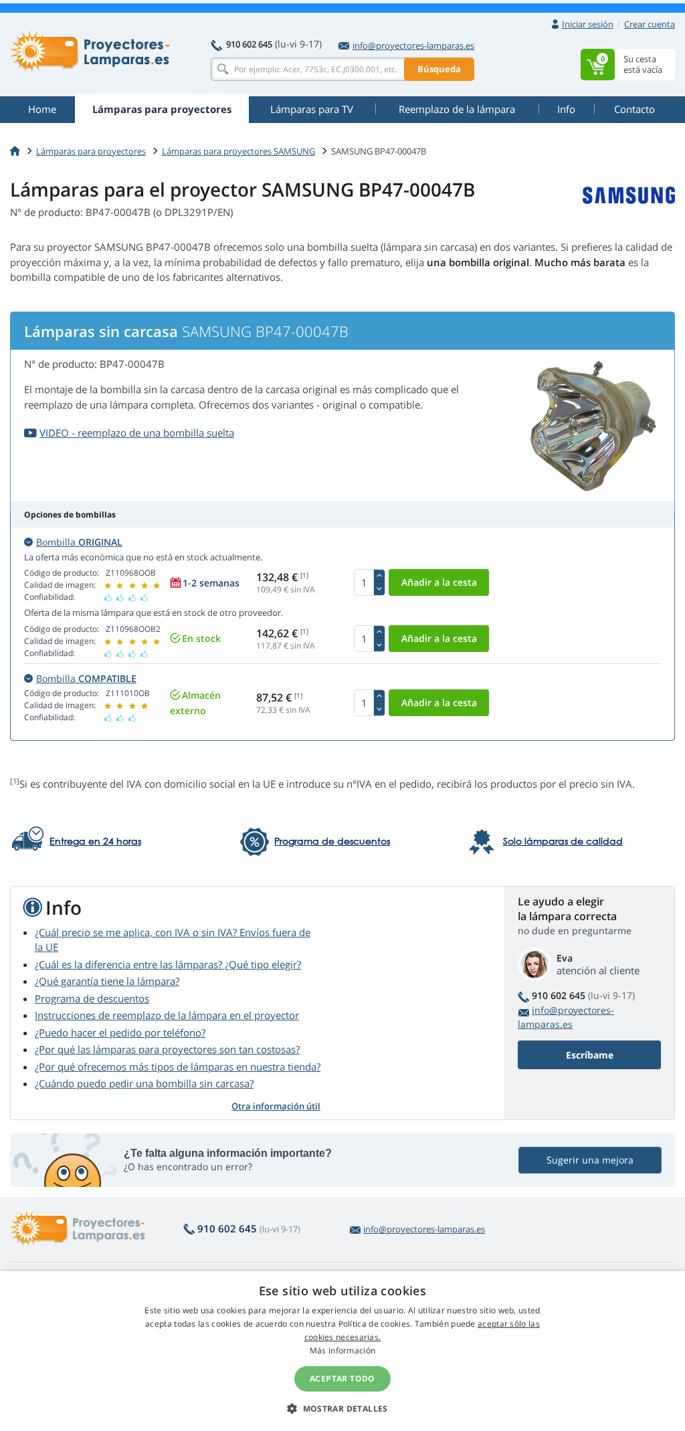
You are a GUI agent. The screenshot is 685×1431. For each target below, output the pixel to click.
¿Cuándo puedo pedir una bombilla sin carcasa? (144, 1083)
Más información (343, 1350)
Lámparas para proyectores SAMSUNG (238, 151)
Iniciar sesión (587, 24)
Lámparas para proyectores (91, 151)
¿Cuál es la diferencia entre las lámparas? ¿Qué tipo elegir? (168, 964)
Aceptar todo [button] (342, 1378)
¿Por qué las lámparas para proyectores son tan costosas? (167, 1049)
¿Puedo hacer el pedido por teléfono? (120, 1032)
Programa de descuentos (92, 998)
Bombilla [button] (79, 542)
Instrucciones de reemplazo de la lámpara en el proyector (167, 1015)
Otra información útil (275, 1106)
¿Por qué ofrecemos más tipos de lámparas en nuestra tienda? (177, 1066)
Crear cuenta (649, 24)
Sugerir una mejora (590, 1159)
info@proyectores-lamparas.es (413, 45)
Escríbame (589, 1055)
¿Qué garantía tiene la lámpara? (107, 981)
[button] (342, 1408)
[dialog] (342, 1351)
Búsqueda (439, 69)
